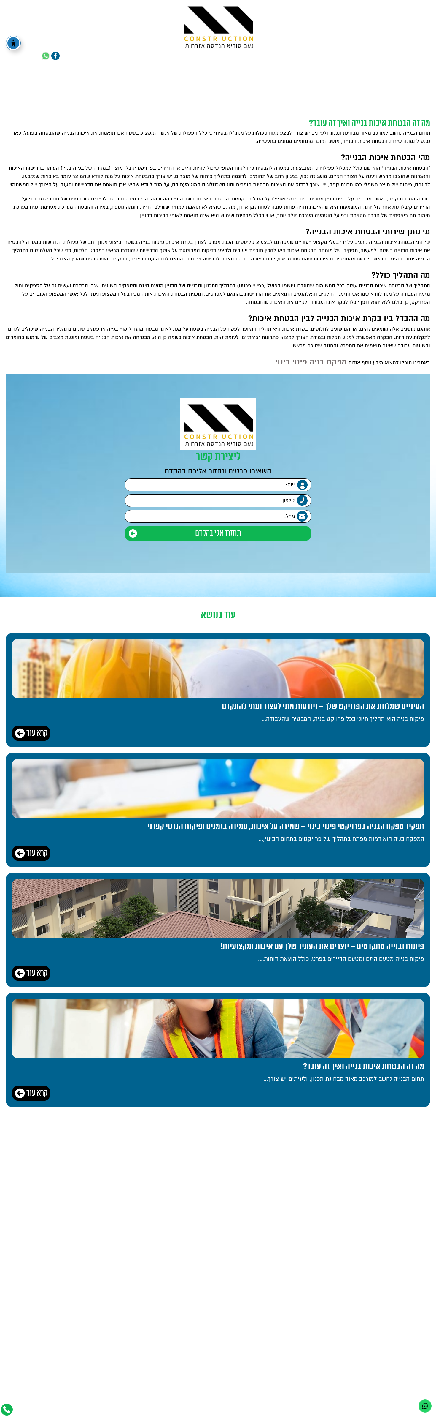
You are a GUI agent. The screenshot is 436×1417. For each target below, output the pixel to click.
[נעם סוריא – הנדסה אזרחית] (218, 26)
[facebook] (55, 56)
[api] (46, 56)
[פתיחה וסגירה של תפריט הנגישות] (13, 43)
